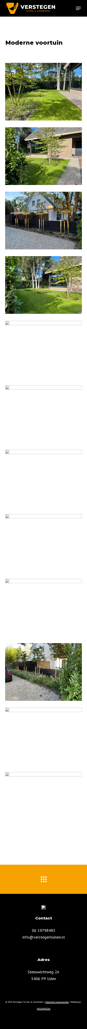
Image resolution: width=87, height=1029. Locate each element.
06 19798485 (43, 930)
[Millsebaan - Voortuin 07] (43, 414)
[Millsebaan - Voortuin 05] (43, 92)
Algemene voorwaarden (57, 1001)
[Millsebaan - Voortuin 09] (43, 607)
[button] (78, 8)
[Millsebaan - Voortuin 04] (43, 285)
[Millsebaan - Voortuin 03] (43, 156)
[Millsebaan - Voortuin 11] (43, 736)
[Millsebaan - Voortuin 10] (43, 672)
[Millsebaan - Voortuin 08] (43, 543)
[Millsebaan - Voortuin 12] (43, 801)
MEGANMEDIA (43, 1008)
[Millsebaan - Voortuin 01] (43, 478)
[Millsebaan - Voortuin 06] (43, 349)
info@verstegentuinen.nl (43, 937)
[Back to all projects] (43, 878)
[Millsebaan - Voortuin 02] (43, 220)
